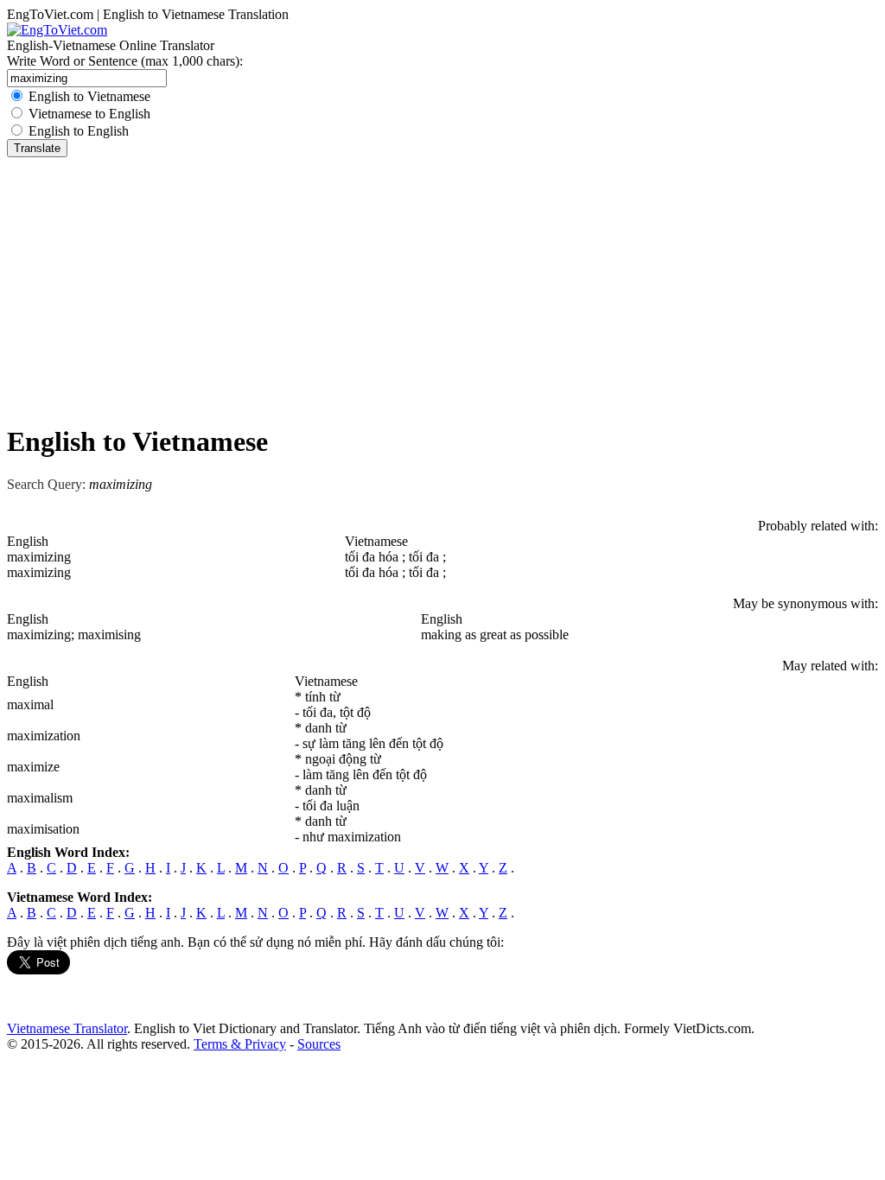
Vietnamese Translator (67, 1028)
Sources (319, 1044)
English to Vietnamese (89, 96)
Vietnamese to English (89, 113)
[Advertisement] (442, 287)
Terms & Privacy (240, 1044)
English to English (79, 131)
